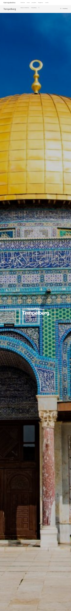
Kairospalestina (9, 2)
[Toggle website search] (38, 7)
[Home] (60, 8)
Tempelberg (65, 8)
